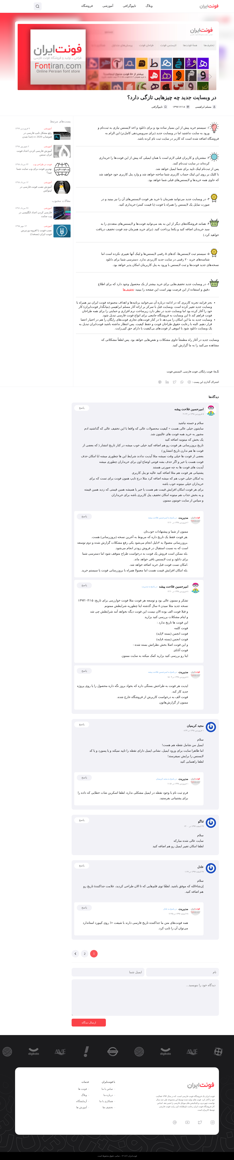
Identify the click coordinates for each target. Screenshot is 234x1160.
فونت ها (82, 1089)
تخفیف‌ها (128, 289)
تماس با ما (107, 1089)
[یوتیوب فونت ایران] (187, 1122)
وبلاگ (84, 1095)
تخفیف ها (108, 1107)
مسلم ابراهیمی (203, 106)
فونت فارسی (190, 371)
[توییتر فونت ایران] (200, 1122)
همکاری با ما (106, 1101)
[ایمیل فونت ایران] (175, 1122)
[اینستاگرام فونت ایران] (213, 1122)
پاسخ (81, 407)
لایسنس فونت (174, 371)
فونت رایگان (205, 371)
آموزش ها (81, 1107)
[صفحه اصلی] (209, 6)
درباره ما (108, 1095)
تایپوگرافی (157, 106)
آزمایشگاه (81, 1101)
